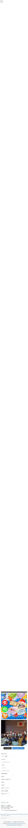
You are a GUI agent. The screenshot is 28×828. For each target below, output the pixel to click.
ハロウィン (3, 767)
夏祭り (2, 776)
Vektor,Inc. (15, 825)
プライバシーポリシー (6, 815)
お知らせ (3, 759)
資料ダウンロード (5, 793)
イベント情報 (4, 756)
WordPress (9, 823)
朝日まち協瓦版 (4, 790)
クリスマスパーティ (5, 762)
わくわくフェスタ (5, 770)
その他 (2, 765)
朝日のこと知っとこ (5, 788)
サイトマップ (4, 818)
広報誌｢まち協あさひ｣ (6, 779)
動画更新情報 (4, 773)
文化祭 (2, 785)
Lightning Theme (16, 823)
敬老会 (2, 782)
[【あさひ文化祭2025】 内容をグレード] (14, 706)
